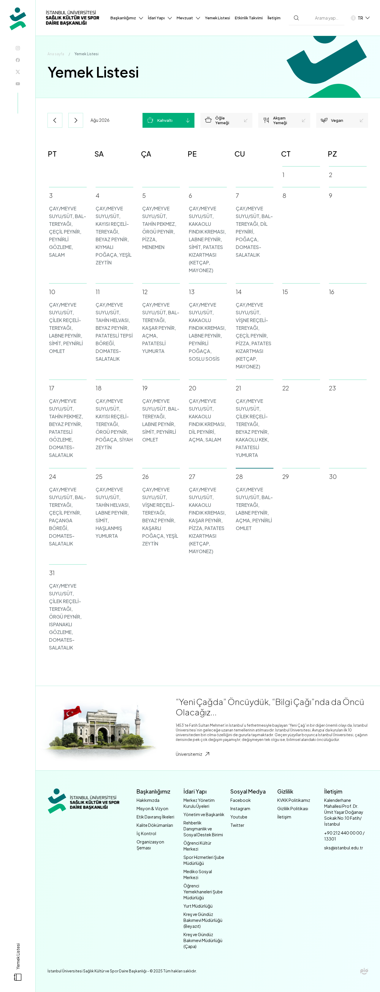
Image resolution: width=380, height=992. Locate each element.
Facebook (240, 800)
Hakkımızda (148, 800)
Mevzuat (185, 17)
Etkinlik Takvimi (249, 17)
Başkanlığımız (123, 17)
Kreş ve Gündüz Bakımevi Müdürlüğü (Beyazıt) (202, 920)
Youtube (238, 816)
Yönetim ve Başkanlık (203, 814)
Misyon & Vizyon (152, 808)
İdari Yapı (156, 17)
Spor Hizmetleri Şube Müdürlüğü (203, 860)
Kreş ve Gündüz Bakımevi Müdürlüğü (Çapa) (202, 940)
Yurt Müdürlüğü (198, 906)
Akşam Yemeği (280, 120)
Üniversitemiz (189, 754)
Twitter (237, 825)
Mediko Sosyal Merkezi (197, 874)
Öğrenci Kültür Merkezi (197, 845)
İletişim (274, 17)
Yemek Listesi (217, 17)
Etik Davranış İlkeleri (155, 816)
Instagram (240, 808)
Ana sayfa (56, 54)
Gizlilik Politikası (292, 808)
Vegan (337, 120)
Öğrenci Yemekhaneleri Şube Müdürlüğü (203, 891)
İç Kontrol (146, 833)
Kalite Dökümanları (155, 825)
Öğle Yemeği (222, 120)
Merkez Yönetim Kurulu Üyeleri (199, 803)
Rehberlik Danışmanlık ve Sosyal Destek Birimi (203, 828)
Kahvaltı (164, 120)
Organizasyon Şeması (150, 844)
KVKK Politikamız (293, 800)
